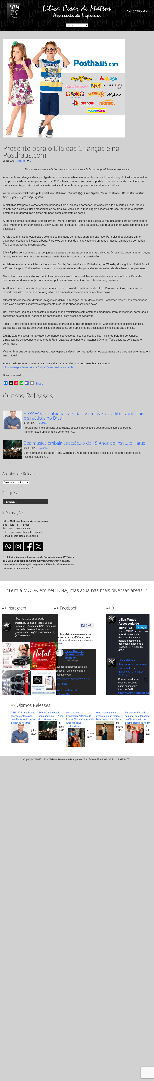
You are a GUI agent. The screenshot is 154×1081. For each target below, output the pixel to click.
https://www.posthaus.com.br (20, 367)
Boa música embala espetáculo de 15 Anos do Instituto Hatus (84, 443)
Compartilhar (65, 693)
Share (39, 383)
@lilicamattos (125, 667)
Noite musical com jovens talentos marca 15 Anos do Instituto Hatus (109, 716)
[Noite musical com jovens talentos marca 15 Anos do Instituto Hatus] (105, 731)
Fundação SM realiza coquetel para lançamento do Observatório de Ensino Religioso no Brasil (139, 717)
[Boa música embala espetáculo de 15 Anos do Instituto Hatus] (47, 731)
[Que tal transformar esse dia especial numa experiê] (16, 656)
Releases (20, 160)
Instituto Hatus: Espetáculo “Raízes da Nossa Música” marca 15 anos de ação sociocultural (80, 719)
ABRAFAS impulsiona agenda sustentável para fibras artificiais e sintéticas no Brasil (84, 415)
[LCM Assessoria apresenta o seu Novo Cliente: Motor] (44, 684)
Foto (64, 683)
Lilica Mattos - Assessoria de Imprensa (74, 654)
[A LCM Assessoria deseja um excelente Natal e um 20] (44, 656)
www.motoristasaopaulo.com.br (73, 678)
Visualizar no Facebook (66, 689)
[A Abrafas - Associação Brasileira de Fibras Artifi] (16, 684)
